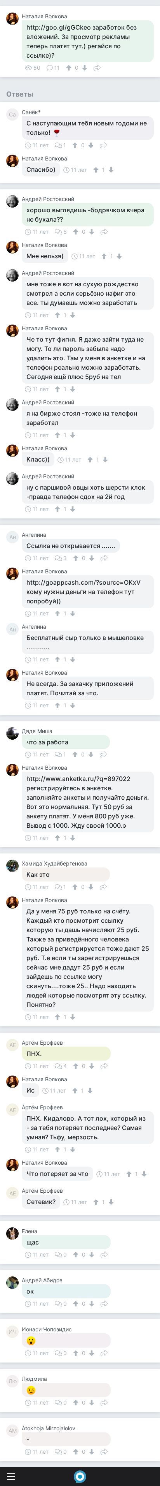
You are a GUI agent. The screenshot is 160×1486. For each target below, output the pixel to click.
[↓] (83, 68)
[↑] (69, 68)
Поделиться (97, 67)
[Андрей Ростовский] (14, 201)
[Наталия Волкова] (14, 18)
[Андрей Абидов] (14, 1282)
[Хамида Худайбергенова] (14, 866)
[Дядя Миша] (14, 733)
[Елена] (14, 1233)
